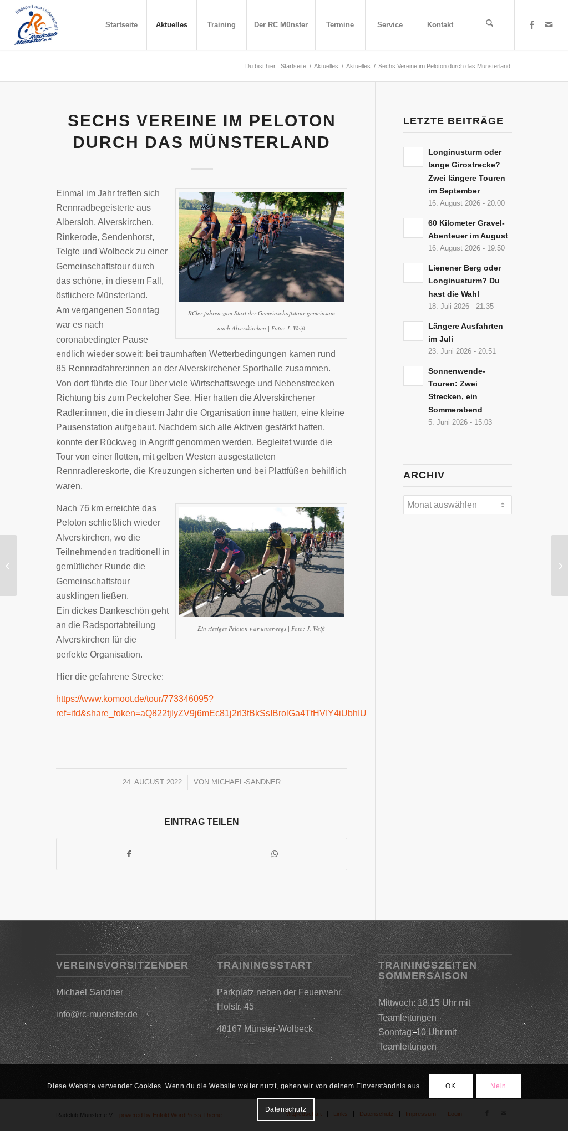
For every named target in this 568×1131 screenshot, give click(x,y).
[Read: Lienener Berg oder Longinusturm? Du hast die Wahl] (413, 273)
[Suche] (490, 25)
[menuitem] (121, 25)
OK (450, 1086)
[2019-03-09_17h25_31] (35, 25)
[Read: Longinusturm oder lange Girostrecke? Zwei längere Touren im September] (413, 157)
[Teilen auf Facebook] (129, 853)
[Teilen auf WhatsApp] (274, 853)
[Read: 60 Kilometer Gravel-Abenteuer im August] (413, 228)
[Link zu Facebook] (532, 24)
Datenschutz (286, 1109)
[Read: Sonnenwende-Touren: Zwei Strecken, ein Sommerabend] (413, 376)
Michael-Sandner (246, 782)
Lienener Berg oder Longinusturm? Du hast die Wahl (464, 281)
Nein (498, 1086)
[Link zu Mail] (548, 24)
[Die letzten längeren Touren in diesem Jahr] (8, 565)
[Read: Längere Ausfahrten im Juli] (413, 331)
